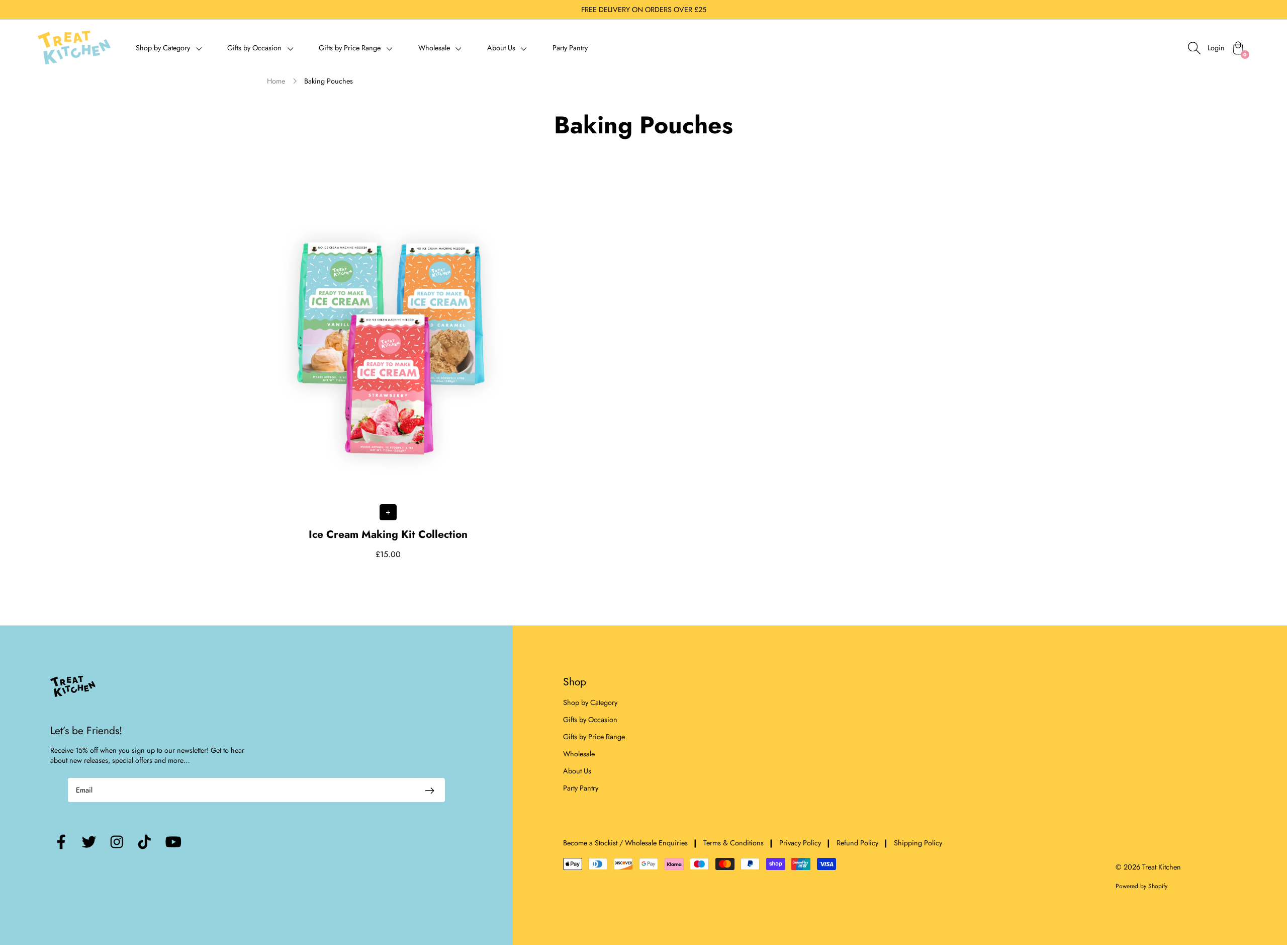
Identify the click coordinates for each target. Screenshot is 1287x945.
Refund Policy (857, 843)
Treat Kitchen (1161, 867)
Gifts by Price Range (594, 737)
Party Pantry (570, 48)
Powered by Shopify (1141, 886)
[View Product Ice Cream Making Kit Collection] (388, 366)
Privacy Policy (800, 843)
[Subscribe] (430, 790)
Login (1216, 48)
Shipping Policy (918, 843)
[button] (169, 47)
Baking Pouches (328, 81)
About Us (577, 771)
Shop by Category (590, 702)
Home (276, 81)
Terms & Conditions (733, 843)
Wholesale (579, 754)
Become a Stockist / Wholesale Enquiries (625, 843)
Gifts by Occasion (590, 720)
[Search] (1194, 48)
